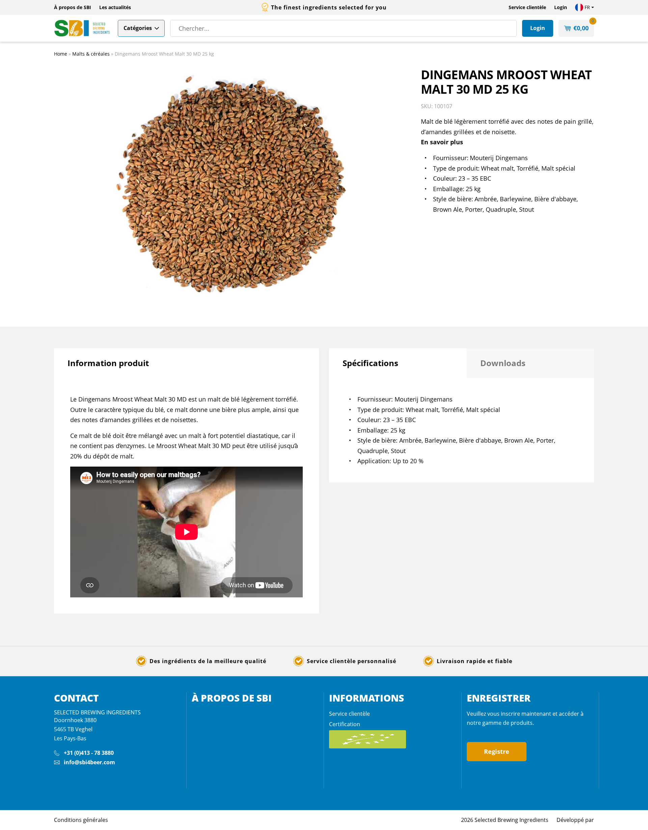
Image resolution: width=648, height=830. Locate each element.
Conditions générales (81, 820)
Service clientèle (527, 7)
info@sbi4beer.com (89, 762)
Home (60, 54)
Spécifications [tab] (370, 362)
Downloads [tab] (502, 362)
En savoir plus (442, 142)
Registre (496, 751)
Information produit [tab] (108, 362)
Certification (344, 724)
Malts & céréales (91, 54)
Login (560, 7)
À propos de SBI (72, 7)
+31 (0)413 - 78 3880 (89, 753)
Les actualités (115, 7)
